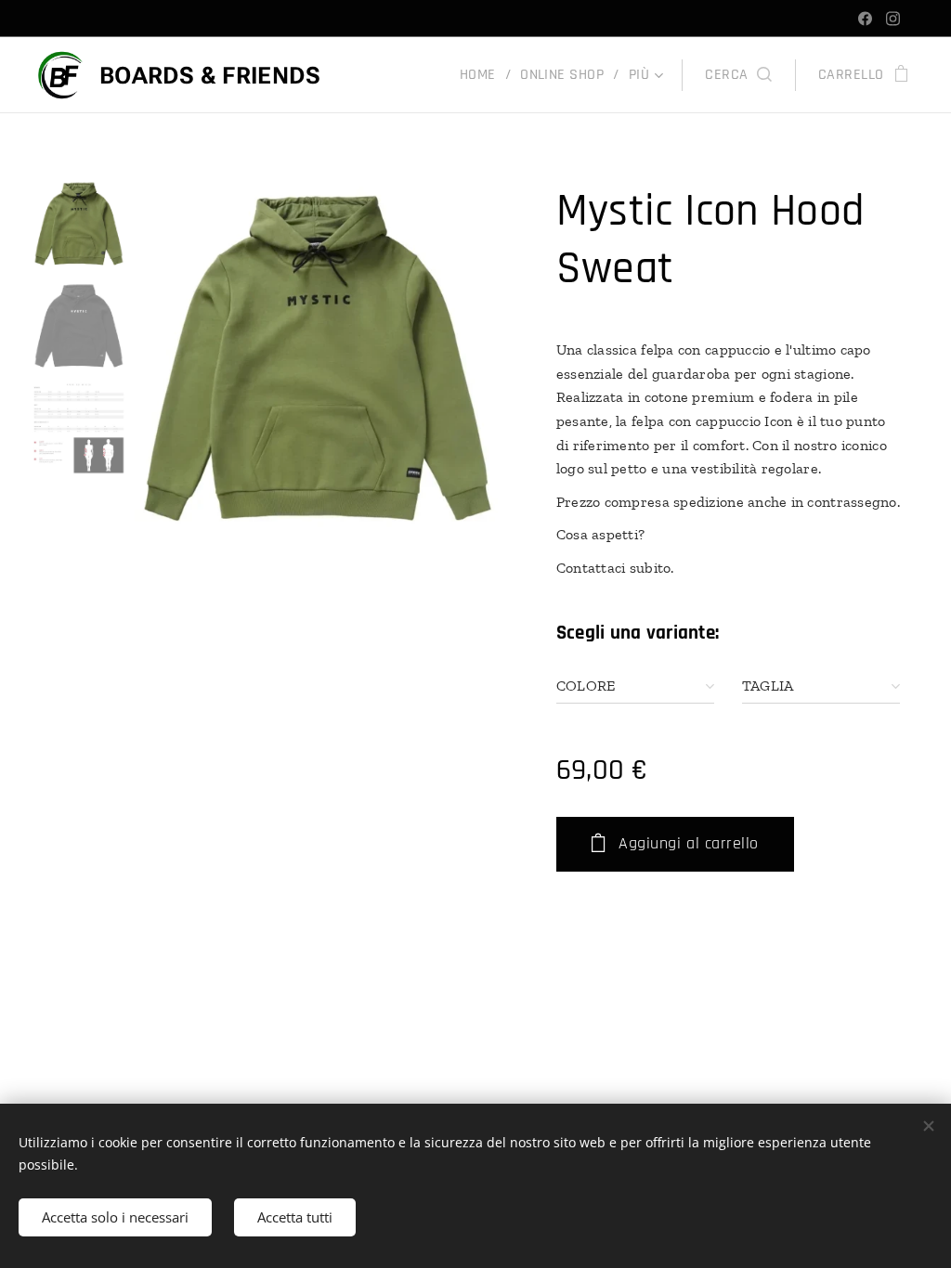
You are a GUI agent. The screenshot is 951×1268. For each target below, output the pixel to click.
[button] (738, 75)
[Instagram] (893, 18)
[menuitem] (483, 75)
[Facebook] (865, 18)
